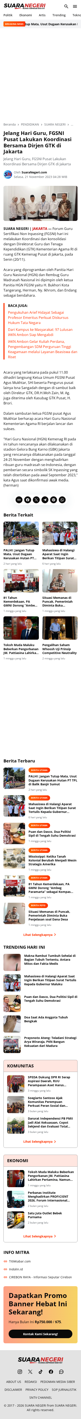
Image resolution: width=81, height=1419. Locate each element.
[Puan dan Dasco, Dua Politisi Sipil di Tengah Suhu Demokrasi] (14, 833)
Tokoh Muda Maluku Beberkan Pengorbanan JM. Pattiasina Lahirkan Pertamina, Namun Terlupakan (20, 649)
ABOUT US (13, 1382)
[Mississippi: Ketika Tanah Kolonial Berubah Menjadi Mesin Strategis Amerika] (14, 858)
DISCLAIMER (13, 1390)
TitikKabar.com (20, 1261)
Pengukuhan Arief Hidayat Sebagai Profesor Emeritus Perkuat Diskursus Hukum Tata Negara (38, 317)
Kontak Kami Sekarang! (40, 1334)
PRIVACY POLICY (36, 1390)
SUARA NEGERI (35, 1405)
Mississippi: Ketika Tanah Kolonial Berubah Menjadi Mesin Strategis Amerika (52, 860)
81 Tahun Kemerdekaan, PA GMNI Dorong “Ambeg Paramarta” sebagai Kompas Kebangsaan (20, 602)
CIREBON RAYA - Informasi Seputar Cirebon (40, 1277)
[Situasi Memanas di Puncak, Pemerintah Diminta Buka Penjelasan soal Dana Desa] (60, 580)
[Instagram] (20, 1371)
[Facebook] (27, 499)
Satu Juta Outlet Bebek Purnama (45, 1215)
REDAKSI (31, 1382)
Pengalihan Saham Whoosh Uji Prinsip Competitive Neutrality (59, 649)
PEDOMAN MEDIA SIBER (57, 1382)
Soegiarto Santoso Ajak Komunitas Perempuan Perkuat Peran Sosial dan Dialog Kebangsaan (46, 1102)
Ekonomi (25, 15)
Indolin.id (16, 1269)
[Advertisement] (40, 75)
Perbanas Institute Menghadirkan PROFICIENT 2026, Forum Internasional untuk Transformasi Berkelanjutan (48, 1197)
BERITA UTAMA (39, 770)
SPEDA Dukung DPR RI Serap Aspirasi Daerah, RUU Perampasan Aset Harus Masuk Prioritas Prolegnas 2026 (49, 1081)
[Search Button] (66, 6)
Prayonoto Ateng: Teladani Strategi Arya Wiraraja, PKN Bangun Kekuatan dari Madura (50, 1042)
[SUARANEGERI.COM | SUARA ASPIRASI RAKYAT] (24, 6)
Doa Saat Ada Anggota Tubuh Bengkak (46, 1019)
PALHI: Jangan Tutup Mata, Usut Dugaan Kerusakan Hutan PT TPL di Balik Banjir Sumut (18, 554)
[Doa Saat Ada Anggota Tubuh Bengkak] (12, 1024)
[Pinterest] (53, 499)
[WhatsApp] (62, 499)
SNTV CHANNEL (40, 1397)
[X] (36, 499)
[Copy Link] (19, 499)
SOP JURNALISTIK (64, 1390)
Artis (42, 15)
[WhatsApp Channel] (61, 1371)
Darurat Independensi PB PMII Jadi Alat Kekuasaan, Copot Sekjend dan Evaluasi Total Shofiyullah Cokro (50, 1122)
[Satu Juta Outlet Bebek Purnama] (15, 1219)
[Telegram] (44, 499)
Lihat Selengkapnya (37, 935)
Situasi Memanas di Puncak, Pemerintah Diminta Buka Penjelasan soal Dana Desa (58, 602)
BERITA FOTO (38, 905)
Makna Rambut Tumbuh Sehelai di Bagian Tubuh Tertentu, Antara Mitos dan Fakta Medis (50, 959)
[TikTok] (40, 1371)
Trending (59, 15)
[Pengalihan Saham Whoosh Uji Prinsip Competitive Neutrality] (60, 628)
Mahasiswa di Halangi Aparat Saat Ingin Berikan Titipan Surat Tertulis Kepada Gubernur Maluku (58, 554)
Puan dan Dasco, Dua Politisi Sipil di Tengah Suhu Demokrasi (52, 833)
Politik (8, 15)
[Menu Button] (75, 6)
